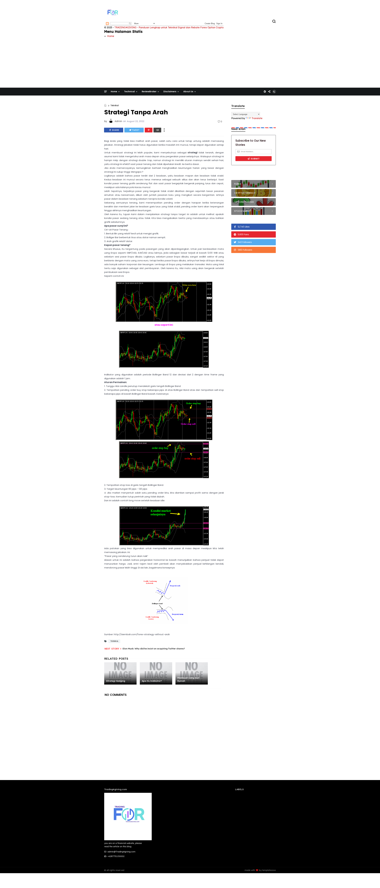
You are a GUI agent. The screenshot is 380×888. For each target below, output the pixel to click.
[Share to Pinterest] (148, 130)
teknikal (114, 105)
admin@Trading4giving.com (121, 851)
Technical (129, 91)
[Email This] (157, 130)
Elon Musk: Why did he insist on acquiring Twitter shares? (154, 648)
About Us (188, 91)
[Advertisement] (190, 60)
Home (110, 36)
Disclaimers (169, 91)
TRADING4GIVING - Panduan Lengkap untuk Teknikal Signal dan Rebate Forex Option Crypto (169, 27)
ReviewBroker (149, 91)
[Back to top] (373, 881)
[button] (274, 91)
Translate (257, 118)
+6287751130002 (115, 856)
